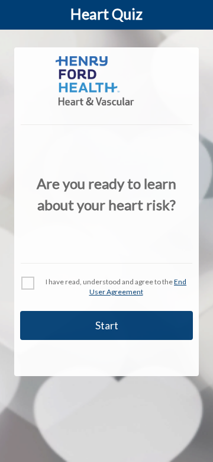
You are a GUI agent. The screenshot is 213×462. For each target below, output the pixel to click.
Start (106, 325)
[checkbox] (27, 283)
